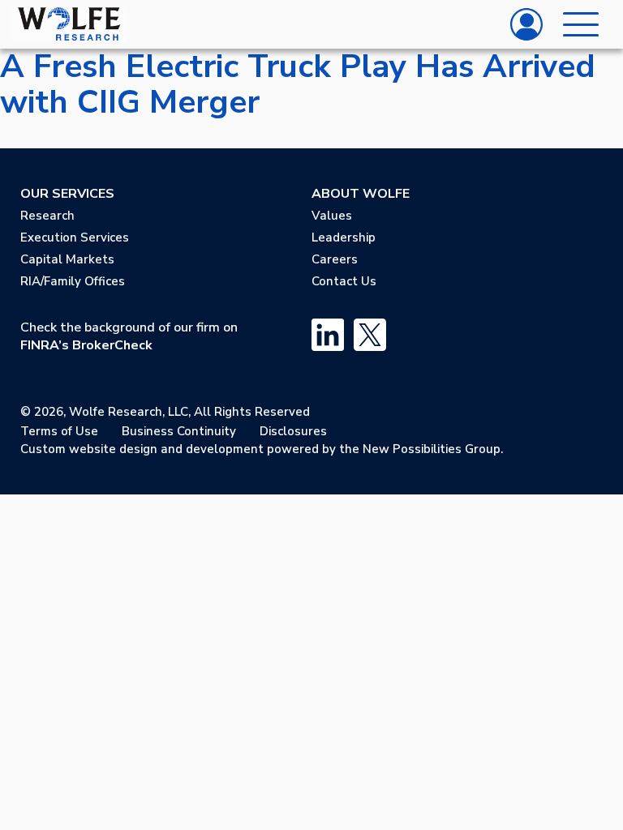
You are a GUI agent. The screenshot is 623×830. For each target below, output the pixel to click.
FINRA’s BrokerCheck (86, 345)
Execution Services (74, 237)
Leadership (344, 237)
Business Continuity (179, 431)
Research (47, 216)
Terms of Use (59, 431)
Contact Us (344, 281)
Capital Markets (67, 259)
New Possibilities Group (432, 449)
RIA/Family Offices (72, 281)
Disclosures (293, 431)
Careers (335, 259)
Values (332, 216)
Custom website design (88, 449)
